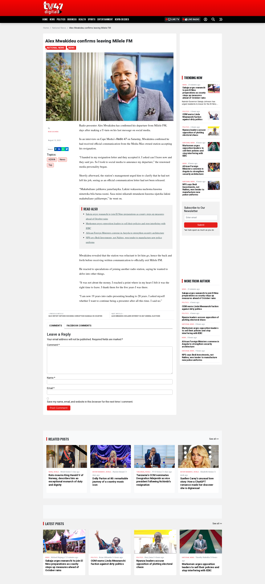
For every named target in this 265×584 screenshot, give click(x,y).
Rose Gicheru (53, 132)
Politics (61, 19)
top (50, 165)
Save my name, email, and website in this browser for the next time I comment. (90, 401)
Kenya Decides (122, 19)
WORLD (56, 472)
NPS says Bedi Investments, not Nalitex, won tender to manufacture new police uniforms (193, 189)
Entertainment (105, 19)
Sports (91, 19)
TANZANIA (140, 472)
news (62, 159)
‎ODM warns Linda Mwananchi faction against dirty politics (192, 117)
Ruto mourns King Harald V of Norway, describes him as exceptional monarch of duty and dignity (66, 480)
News (52, 19)
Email (51, 388)
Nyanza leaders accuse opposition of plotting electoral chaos (194, 132)
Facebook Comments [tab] (79, 325)
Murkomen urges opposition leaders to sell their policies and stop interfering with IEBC (193, 150)
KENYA (52, 159)
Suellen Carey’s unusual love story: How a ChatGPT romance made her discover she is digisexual (197, 483)
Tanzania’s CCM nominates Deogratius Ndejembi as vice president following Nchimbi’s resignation (153, 480)
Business (72, 19)
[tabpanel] (110, 371)
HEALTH (82, 19)
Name (51, 377)
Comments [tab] (55, 325)
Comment (53, 344)
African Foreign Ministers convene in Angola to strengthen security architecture (125, 232)
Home (45, 19)
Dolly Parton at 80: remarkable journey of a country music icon (110, 481)
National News (59, 28)
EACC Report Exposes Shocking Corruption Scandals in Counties (75, 316)
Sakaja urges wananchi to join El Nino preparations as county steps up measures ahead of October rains (194, 92)
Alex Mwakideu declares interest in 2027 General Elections (136, 316)
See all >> (214, 439)
